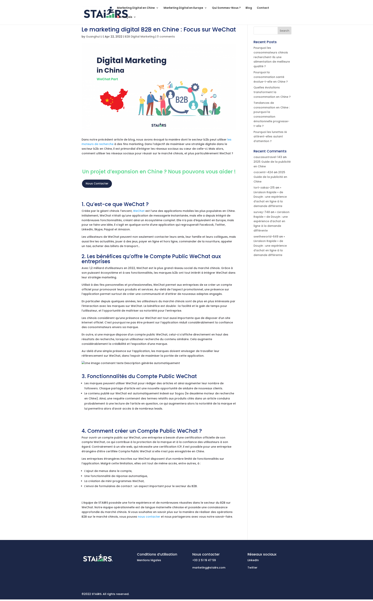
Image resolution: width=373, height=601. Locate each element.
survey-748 (262, 212)
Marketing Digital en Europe (183, 8)
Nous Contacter (97, 183)
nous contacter (149, 517)
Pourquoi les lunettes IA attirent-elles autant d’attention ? (270, 136)
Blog (249, 8)
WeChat (139, 211)
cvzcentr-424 (263, 172)
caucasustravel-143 (268, 157)
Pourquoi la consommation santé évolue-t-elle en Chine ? (271, 77)
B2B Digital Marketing (140, 36)
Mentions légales (149, 560)
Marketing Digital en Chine (136, 8)
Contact (263, 8)
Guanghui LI (94, 36)
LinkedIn (253, 560)
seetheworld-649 (266, 236)
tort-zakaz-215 (264, 188)
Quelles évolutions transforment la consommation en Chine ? (272, 92)
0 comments (166, 36)
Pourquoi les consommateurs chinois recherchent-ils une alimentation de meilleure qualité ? (272, 57)
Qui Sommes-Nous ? (226, 8)
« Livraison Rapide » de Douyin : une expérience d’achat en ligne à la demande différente (270, 197)
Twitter (252, 568)
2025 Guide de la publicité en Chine (270, 176)
